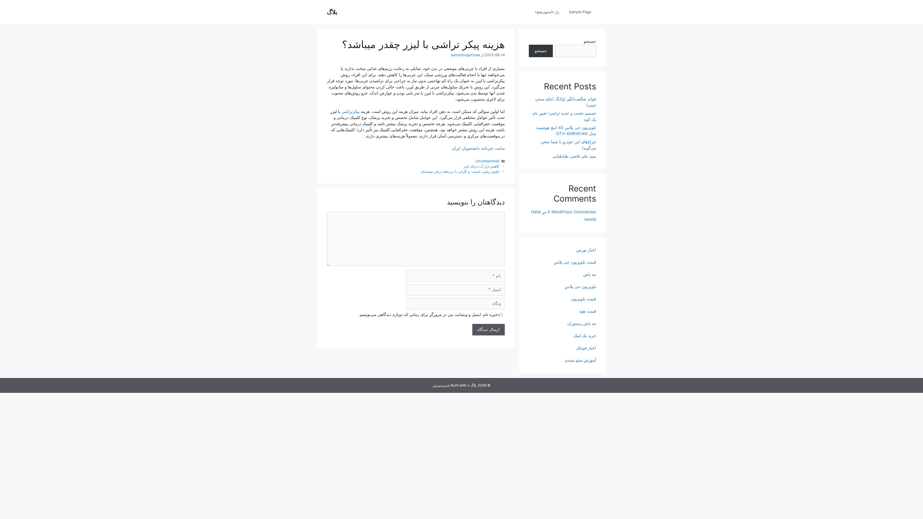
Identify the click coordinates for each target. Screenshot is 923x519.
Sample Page (580, 12)
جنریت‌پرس (441, 385)
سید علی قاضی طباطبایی (574, 156)
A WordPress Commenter (571, 212)
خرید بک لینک (585, 335)
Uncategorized (487, 161)
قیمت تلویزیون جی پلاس (575, 262)
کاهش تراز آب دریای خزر (481, 166)
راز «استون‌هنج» (547, 12)
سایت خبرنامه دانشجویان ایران (478, 148)
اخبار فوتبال (586, 348)
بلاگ (332, 12)
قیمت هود (587, 311)
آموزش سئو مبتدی (580, 360)
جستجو (590, 41)
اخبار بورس (586, 249)
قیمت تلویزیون (583, 299)
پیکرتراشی (351, 111)
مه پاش (589, 274)
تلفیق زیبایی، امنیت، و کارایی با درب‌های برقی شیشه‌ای (460, 171)
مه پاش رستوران (581, 323)
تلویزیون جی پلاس (580, 286)
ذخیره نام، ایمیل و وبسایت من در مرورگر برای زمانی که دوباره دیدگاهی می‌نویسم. (429, 314)
